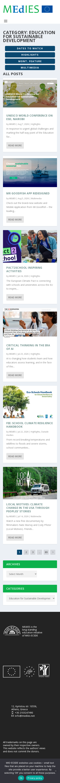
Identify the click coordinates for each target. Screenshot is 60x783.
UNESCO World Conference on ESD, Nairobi (29, 117)
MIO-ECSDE (31, 635)
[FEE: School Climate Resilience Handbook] (30, 402)
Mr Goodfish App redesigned (28, 193)
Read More (15, 145)
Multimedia (36, 198)
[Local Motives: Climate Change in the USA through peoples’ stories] (30, 483)
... (39, 552)
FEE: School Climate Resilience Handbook (29, 424)
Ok (21, 778)
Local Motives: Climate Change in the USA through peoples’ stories (28, 507)
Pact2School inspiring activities (24, 269)
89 (46, 552)
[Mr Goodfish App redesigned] (30, 172)
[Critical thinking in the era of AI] (30, 324)
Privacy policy (35, 778)
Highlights (35, 124)
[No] (56, 770)
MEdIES (12, 124)
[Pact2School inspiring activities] (30, 246)
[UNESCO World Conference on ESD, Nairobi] (30, 94)
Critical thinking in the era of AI (28, 347)
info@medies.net (25, 715)
